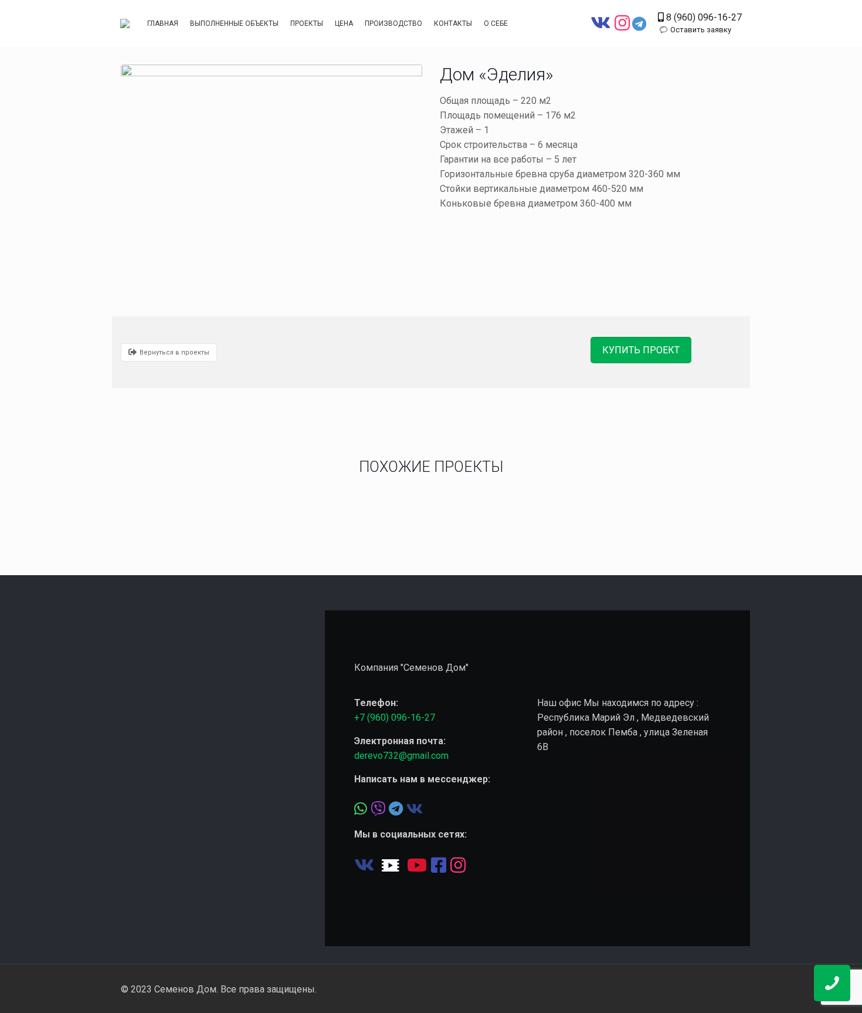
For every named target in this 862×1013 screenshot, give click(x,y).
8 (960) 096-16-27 (703, 17)
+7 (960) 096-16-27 (394, 717)
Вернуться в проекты (174, 352)
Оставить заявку (700, 29)
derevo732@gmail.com (401, 755)
